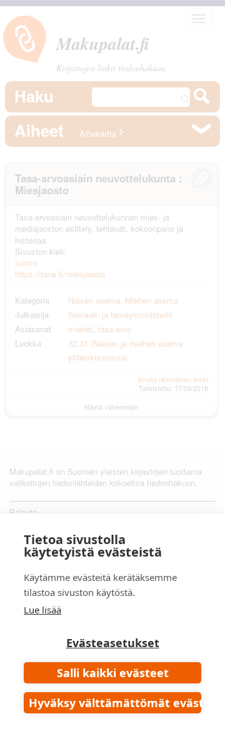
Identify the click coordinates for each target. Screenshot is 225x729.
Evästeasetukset (112, 642)
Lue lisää (42, 609)
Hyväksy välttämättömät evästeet (115, 702)
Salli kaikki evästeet (113, 672)
